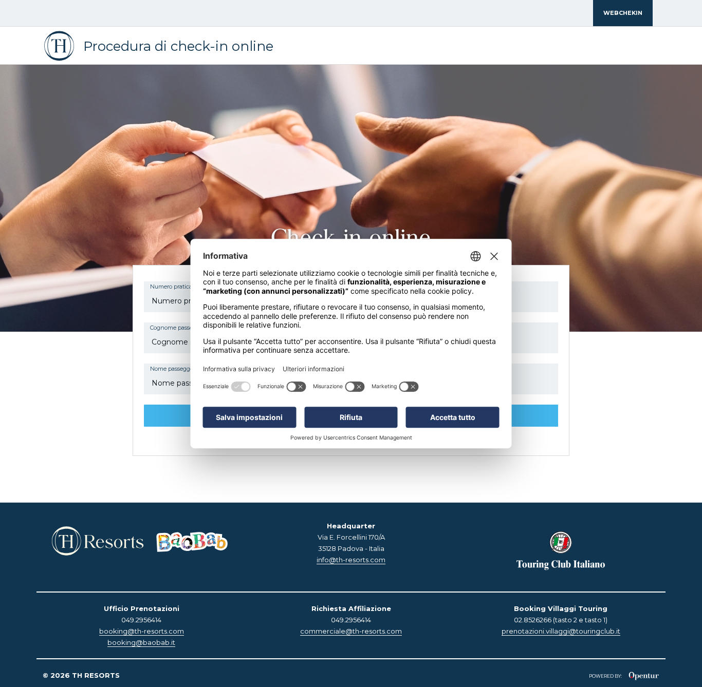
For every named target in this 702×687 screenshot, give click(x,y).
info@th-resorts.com (351, 560)
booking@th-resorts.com (141, 631)
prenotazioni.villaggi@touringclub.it (561, 631)
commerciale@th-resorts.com (351, 631)
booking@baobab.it (141, 642)
